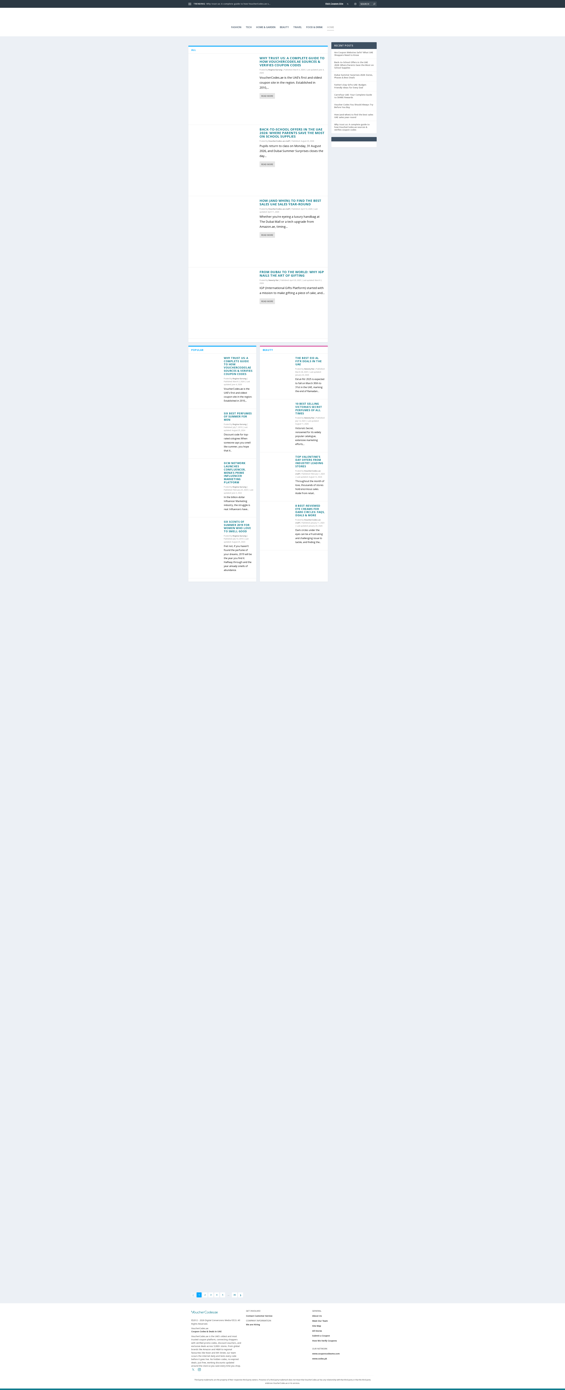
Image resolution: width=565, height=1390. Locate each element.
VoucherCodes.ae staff (279, 141)
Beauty (284, 27)
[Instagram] (355, 4)
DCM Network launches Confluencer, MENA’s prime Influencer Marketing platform (235, 472)
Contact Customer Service (259, 1315)
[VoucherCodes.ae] (204, 1312)
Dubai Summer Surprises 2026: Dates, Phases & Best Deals (353, 76)
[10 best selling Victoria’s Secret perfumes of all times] (277, 417)
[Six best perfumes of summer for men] (206, 426)
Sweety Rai (273, 280)
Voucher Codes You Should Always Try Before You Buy (353, 106)
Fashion (236, 27)
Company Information (258, 1320)
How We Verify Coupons (324, 1340)
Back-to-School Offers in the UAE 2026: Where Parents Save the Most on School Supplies (292, 132)
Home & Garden (265, 27)
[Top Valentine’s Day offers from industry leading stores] (277, 470)
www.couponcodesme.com (326, 1353)
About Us (317, 1315)
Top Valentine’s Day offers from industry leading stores (309, 461)
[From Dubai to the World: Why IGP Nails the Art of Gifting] (224, 303)
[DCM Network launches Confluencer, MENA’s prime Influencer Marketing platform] (206, 476)
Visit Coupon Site (334, 3)
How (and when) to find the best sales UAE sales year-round (290, 202)
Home (330, 27)
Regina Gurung (275, 70)
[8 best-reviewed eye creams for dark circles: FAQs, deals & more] (277, 519)
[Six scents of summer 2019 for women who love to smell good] (206, 535)
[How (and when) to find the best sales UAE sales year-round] (224, 231)
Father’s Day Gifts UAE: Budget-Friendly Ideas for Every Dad (350, 86)
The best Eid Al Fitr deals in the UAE (308, 361)
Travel (297, 27)
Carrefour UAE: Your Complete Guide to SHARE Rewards (353, 96)
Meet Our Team (320, 1320)
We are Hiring (253, 1324)
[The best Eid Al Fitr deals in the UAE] (277, 371)
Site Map (316, 1325)
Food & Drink (314, 27)
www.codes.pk (319, 1358)
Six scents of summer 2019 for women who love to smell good (237, 526)
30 (234, 1294)
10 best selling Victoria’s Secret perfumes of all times (308, 408)
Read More (267, 96)
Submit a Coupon (321, 1335)
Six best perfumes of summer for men (238, 417)
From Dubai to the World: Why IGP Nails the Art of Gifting (292, 274)
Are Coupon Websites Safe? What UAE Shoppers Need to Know (353, 53)
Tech (249, 27)
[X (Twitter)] (347, 4)
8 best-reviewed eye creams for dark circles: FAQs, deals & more (310, 510)
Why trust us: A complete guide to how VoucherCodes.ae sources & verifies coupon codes (292, 61)
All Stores (317, 1330)
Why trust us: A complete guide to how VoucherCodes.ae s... (238, 3)
